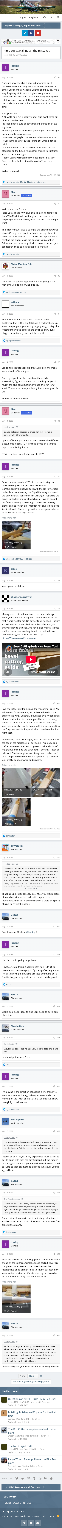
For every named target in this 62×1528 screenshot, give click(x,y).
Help (44, 1516)
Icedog (9, 54)
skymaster (17, 845)
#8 (59, 580)
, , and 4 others (26, 182)
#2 (59, 203)
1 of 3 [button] (22, 1375)
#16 (58, 1086)
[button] (4, 17)
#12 (58, 926)
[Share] (55, 77)
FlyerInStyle (17, 1025)
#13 (58, 954)
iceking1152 (13, 1402)
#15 (58, 1037)
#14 (58, 1006)
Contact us (7, 1516)
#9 (59, 608)
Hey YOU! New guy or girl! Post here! (35, 1402)
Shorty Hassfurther (16, 1436)
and (16, 292)
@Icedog (31, 931)
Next (31, 1375)
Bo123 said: (9, 1044)
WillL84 (15, 302)
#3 (59, 276)
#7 (59, 476)
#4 (59, 314)
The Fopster (18, 1119)
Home (51, 1516)
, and (19, 559)
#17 (58, 1131)
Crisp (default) (11, 1511)
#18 (58, 1192)
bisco (14, 568)
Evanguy (11, 1419)
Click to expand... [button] (31, 888)
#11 (58, 857)
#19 (58, 1254)
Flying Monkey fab (21, 264)
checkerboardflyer (21, 596)
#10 (58, 703)
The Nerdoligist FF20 (20, 1446)
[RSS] (58, 1516)
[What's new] (51, 17)
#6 (59, 421)
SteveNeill (12, 1466)
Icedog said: (9, 427)
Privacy (36, 1516)
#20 (58, 1335)
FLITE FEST (27, 1502)
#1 (59, 77)
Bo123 (14, 914)
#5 (59, 362)
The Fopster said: (12, 1199)
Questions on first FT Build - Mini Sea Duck (32, 1399)
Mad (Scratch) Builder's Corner (29, 1419)
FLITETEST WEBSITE (12, 1502)
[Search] (58, 17)
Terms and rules (22, 1516)
